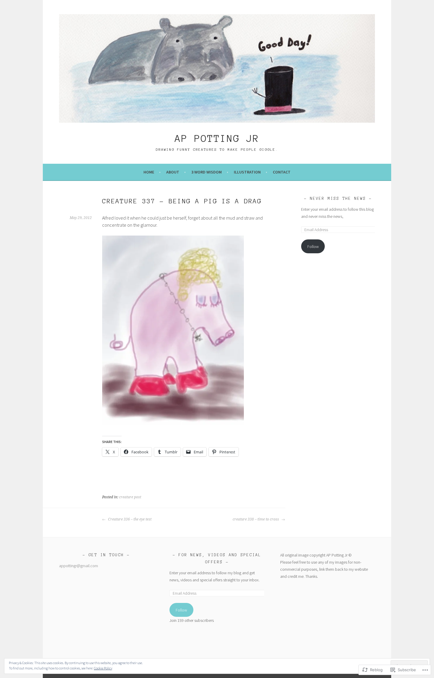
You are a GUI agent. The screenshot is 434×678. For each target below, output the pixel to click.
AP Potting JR (217, 138)
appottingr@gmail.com (78, 565)
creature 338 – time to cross (256, 519)
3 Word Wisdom (206, 172)
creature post (130, 497)
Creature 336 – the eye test (129, 519)
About (172, 172)
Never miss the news (338, 199)
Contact (282, 172)
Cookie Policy (103, 668)
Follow (313, 246)
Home (148, 172)
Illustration (247, 172)
